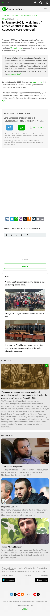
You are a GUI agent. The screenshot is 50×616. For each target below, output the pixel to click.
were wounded (36, 82)
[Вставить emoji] (27, 235)
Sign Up (25, 259)
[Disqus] (25, 185)
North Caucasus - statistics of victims (24, 15)
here (3, 101)
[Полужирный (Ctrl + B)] (6, 235)
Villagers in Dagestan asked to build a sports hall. (24, 315)
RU (3, 2)
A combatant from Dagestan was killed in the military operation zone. (25, 283)
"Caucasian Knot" (16, 48)
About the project (7, 576)
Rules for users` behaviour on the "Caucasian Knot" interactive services (25, 601)
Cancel (25, 266)
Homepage (5, 15)
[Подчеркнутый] (16, 235)
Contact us (27, 576)
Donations (44, 576)
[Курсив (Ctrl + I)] (11, 235)
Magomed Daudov (9, 506)
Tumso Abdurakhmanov (11, 546)
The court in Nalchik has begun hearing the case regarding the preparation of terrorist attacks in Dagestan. (24, 347)
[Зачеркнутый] (21, 235)
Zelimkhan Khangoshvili (12, 466)
